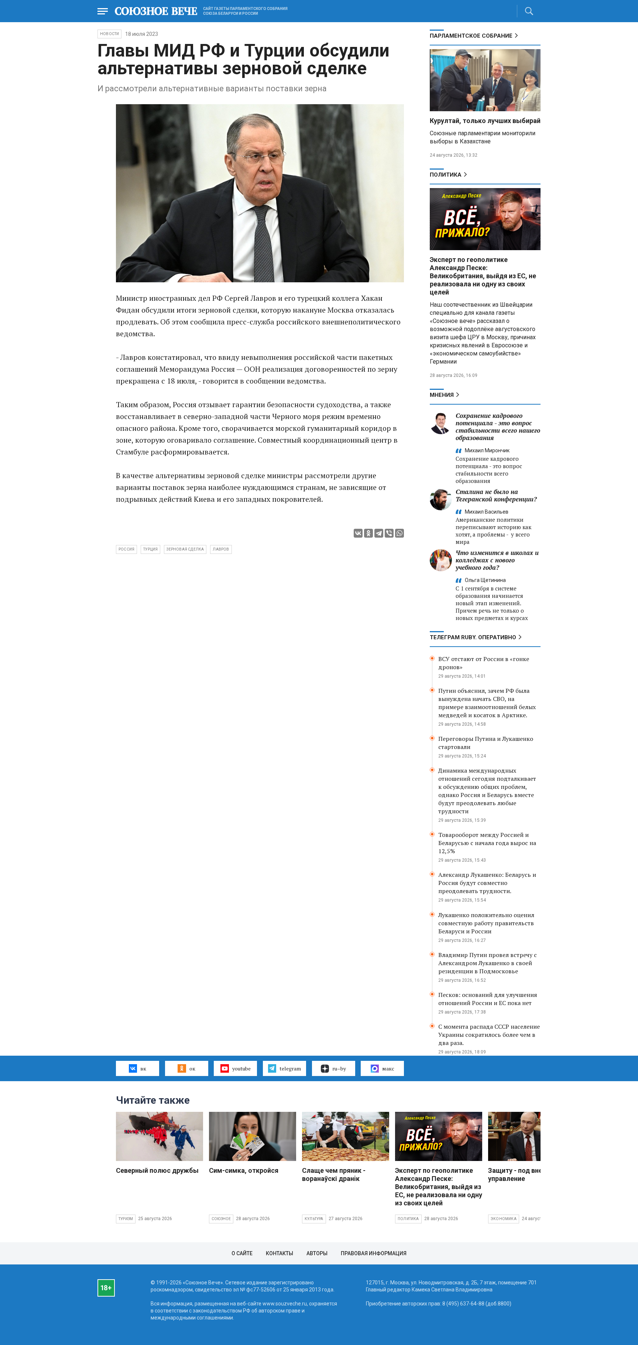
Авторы (316, 1253)
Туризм (126, 1219)
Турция (150, 549)
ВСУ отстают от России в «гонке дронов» (483, 663)
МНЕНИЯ (442, 395)
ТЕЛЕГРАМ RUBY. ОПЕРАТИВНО (473, 637)
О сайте (242, 1253)
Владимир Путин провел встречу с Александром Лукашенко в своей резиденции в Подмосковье (487, 963)
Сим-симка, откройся (243, 1170)
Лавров (221, 549)
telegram (290, 1068)
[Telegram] (378, 533)
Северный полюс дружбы (157, 1170)
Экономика (504, 1219)
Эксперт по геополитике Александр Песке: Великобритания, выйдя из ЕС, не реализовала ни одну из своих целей (483, 276)
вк (143, 1068)
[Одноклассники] (368, 533)
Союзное (221, 1219)
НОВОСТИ (109, 34)
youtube (241, 1068)
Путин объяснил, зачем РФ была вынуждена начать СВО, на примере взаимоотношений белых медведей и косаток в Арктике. (487, 703)
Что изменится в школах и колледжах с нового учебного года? (497, 560)
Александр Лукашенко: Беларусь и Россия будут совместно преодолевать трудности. (487, 883)
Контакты (279, 1253)
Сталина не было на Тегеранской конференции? (496, 495)
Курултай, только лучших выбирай (485, 121)
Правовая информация (374, 1253)
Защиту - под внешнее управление (523, 1174)
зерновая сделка (185, 549)
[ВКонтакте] (358, 533)
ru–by (339, 1068)
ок (192, 1068)
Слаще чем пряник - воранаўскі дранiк (334, 1174)
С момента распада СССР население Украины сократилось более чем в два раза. (489, 1034)
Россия (126, 549)
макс (388, 1068)
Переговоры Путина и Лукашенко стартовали (485, 743)
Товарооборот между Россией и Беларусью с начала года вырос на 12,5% (487, 843)
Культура (314, 1219)
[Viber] (389, 533)
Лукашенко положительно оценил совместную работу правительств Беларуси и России (486, 923)
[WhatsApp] (399, 533)
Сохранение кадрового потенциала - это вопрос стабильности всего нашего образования (498, 426)
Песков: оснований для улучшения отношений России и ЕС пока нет (487, 999)
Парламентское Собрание (471, 36)
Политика (446, 174)
